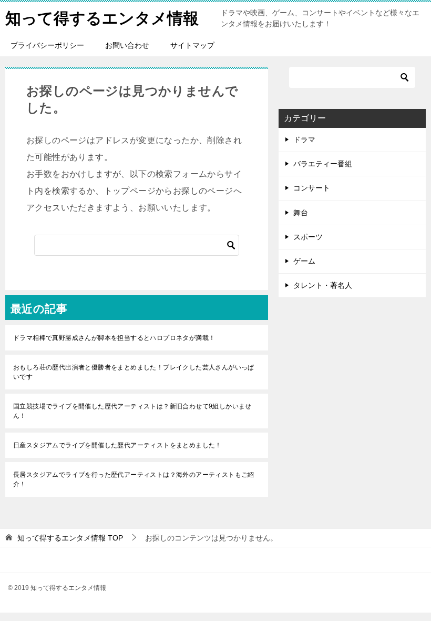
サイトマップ (192, 45)
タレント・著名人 (322, 285)
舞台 (300, 212)
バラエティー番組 (322, 163)
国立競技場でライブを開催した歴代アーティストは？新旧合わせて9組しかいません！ (132, 411)
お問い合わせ (127, 45)
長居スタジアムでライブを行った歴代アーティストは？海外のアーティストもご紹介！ (133, 479)
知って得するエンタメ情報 (102, 18)
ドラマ (304, 139)
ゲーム (304, 261)
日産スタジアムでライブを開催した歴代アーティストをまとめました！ (117, 445)
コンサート (311, 188)
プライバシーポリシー (47, 45)
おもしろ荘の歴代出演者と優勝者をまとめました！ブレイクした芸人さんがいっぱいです (133, 372)
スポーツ (308, 237)
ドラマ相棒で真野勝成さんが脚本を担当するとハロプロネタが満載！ (114, 338)
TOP (70, 538)
